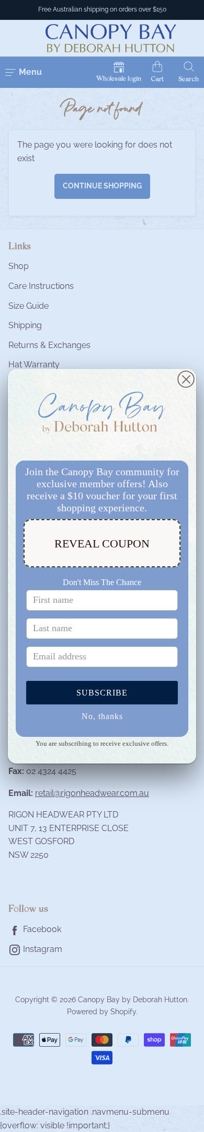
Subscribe (102, 692)
